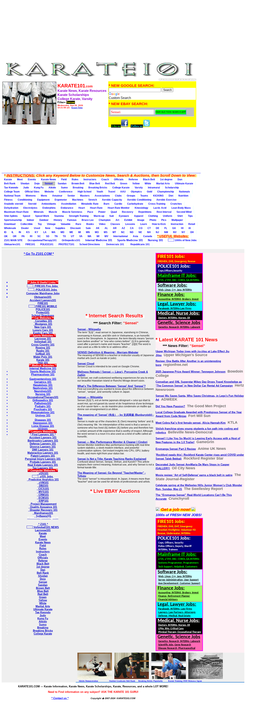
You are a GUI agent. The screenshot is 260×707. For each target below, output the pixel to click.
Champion (104, 220)
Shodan (25, 183)
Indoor (30, 220)
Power (102, 212)
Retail (191, 224)
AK (98, 228)
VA (80, 236)
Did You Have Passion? (170, 406)
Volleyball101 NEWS (46, 527)
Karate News (48, 179)
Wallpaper (177, 220)
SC (39, 236)
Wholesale (10, 228)
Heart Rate (96, 207)
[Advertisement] (99, 30)
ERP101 (43, 500)
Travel (111, 191)
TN (56, 236)
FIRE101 (30, 244)
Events (32, 179)
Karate (8, 179)
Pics (163, 220)
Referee (133, 179)
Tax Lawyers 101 (42, 468)
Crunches (176, 203)
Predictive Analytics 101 (43, 479)
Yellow (136, 183)
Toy (40, 224)
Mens (44, 195)
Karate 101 (42, 359)
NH (149, 232)
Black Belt (149, 179)
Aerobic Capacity (112, 199)
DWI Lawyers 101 (42, 449)
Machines (77, 199)
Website (49, 191)
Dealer (25, 228)
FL (165, 228)
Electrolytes (30, 207)
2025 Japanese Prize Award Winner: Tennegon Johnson (190, 371)
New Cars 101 (42, 327)
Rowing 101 (43, 347)
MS (105, 232)
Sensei (49, 183)
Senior (71, 195)
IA (189, 228)
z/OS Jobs (46, 476)
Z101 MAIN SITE (13, 240)
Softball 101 (42, 353)
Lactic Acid (159, 207)
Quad (114, 212)
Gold (149, 191)
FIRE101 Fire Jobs (45, 286)
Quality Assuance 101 (42, 506)
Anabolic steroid (13, 203)
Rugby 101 (42, 350)
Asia (135, 236)
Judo (26, 187)
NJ (157, 232)
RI (31, 236)
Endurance (67, 207)
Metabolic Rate (90, 203)
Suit (111, 216)
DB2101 (42, 485)
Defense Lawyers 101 (43, 443)
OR (14, 236)
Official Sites (32, 191)
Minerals (39, 212)
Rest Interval (164, 212)
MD (62, 232)
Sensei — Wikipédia (90, 397)
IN (20, 232)
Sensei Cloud (85, 363)
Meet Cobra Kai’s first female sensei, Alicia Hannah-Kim (191, 422)
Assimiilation (68, 203)
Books (90, 224)
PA (23, 236)
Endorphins (49, 207)
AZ (123, 228)
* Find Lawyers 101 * (43, 434)
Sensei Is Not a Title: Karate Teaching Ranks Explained (111, 458)
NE (140, 232)
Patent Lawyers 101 (43, 455)
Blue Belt (94, 183)
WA (89, 236)
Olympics (136, 191)
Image (140, 220)
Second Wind (184, 212)
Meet (20, 179)
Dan (180, 179)
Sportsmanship (13, 220)
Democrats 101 (114, 244)
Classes (115, 224)
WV (106, 236)
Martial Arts (163, 183)
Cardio (118, 203)
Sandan (62, 183)
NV (175, 232)
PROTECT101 (66, 244)
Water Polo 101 (42, 356)
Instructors (89, 179)
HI (182, 228)
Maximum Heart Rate (16, 212)
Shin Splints (11, 216)
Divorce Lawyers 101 (43, 446)
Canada (147, 236)
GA (174, 228)
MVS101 (43, 491)
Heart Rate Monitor (119, 207)
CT (149, 228)
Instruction (177, 224)
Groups (131, 195)
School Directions (89, 244)
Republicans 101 (139, 244)
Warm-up (99, 216)
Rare (78, 224)
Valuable (65, 224)
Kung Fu (38, 187)
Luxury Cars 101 (43, 330)
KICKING (158, 195)
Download (9, 224)
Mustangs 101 (42, 324)
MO (97, 232)
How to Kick (159, 224)
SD (47, 236)
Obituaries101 (12, 244)
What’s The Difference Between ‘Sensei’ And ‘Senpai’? (111, 386)
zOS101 (42, 473)
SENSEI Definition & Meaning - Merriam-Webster (107, 352)
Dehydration (11, 207)
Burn (106, 203)
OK (6, 236)
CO (140, 228)
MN (88, 232)
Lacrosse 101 (43, 338)
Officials (119, 179)
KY (36, 232)
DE (157, 228)
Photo (153, 220)
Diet (171, 195)
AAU (123, 191)
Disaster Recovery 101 (42, 509)
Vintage (51, 224)
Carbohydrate (135, 203)
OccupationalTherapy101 (42, 240)
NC (123, 232)
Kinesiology (141, 207)
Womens (31, 195)
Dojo (37, 183)
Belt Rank (9, 183)
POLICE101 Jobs (46, 289)
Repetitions (145, 212)
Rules (75, 179)
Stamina (59, 216)
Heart (81, 207)
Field (64, 179)
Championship (165, 191)
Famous (72, 220)
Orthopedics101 (71, 240)
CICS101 (43, 488)
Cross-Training (156, 203)
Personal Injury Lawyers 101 (43, 458)
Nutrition (183, 195)
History (58, 220)
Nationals (184, 191)
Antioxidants (48, 203)
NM (166, 232)
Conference (66, 191)
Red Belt (110, 183)
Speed (26, 216)
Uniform (167, 216)
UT (72, 236)
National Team (12, 195)
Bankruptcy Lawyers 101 (43, 440)
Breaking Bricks (97, 187)
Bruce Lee (88, 220)
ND (131, 232)
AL (106, 228)
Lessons (130, 224)
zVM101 (43, 482)
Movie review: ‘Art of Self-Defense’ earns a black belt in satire (194, 475)
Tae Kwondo (11, 187)
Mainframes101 (42, 513)
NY (183, 232)
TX (64, 236)
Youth (99, 191)
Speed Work (42, 216)
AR (115, 228)
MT (114, 232)
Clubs (118, 195)
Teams (144, 195)
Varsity (139, 187)
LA (45, 232)
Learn (143, 224)
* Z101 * (43, 524)
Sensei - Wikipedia (89, 329)
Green (123, 183)
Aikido (52, 187)
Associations (102, 195)
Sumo (64, 187)
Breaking (78, 187)
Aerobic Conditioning (139, 199)
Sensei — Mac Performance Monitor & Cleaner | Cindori (112, 442)
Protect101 (42, 312)
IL (13, 232)
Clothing (153, 216)
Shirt (180, 216)
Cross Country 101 (42, 344)
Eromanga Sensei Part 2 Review (176, 448)
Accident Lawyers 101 (42, 437)
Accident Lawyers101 (43, 300)
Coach (105, 179)
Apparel (138, 216)
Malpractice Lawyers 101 (42, 452)
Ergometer (61, 199)
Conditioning (25, 199)
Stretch (92, 199)
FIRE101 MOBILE (46, 306)
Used (37, 228)
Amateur (57, 195)
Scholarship (172, 187)
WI (97, 236)
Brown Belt (78, 183)
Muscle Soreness (72, 212)
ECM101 (43, 497)
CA (132, 228)
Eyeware (124, 216)
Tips (190, 216)
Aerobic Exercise (166, 199)
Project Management (42, 503)
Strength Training (79, 216)
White (148, 183)
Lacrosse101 (43, 530)
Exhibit (128, 220)
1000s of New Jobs (185, 240)
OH (192, 232)
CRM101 (43, 494)
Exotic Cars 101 (43, 333)
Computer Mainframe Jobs (43, 293)
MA (53, 232)
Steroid (32, 203)
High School (84, 191)
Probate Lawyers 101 (43, 461)
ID (5, 232)
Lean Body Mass (181, 207)
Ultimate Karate (184, 183)
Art (117, 220)
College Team (12, 191)
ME (71, 232)
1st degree (166, 179)
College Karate (121, 187)
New (47, 228)
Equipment (43, 199)
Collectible (27, 224)
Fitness (8, 199)
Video (102, 224)
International (120, 236)
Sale (88, 228)
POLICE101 (46, 244)
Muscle (53, 212)
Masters (85, 195)
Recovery (127, 212)
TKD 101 (43, 362)
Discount (75, 228)
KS (28, 232)
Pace (90, 212)
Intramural (154, 187)
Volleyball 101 (43, 341)
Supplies (60, 228)
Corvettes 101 (43, 320)
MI (79, 232)
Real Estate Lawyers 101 (43, 464)
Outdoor (44, 220)
